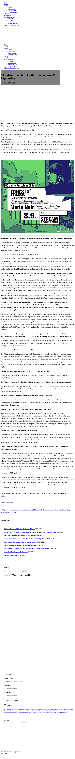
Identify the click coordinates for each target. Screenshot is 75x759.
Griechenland (30, 710)
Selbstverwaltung (64, 510)
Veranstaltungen (12, 22)
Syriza (55, 712)
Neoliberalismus (48, 510)
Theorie (6, 14)
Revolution (34, 712)
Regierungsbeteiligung (27, 712)
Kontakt (10, 18)
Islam (40, 710)
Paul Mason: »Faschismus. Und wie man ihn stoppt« (20, 542)
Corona (58, 709)
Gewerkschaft (12, 10)
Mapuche (65, 319)
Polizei (12, 712)
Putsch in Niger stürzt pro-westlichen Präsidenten (19, 535)
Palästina (9, 712)
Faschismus (70, 709)
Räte (56, 510)
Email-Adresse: (9, 678)
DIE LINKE (63, 709)
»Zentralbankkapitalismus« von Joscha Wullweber (20, 545)
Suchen (6, 720)
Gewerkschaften (23, 710)
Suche (6, 4)
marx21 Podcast (12, 23)
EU (66, 709)
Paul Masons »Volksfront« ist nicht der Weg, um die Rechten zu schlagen (26, 548)
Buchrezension (53, 709)
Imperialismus (36, 710)
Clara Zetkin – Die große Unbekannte (16, 552)
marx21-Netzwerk (9, 17)
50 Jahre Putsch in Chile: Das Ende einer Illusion (19, 529)
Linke (60, 710)
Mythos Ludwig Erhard (11, 555)
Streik (49, 712)
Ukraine (65, 712)
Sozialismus (5, 512)
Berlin (49, 709)
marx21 (63, 710)
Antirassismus (44, 709)
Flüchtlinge (12, 710)
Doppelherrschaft (26, 510)
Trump (58, 712)
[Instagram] (7, 748)
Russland (43, 712)
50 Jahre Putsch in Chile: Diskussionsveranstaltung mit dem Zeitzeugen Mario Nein (30, 532)
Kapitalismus (47, 710)
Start (5, 2)
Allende (13, 510)
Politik (6, 5)
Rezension (39, 712)
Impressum (17, 752)
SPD (47, 712)
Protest (15, 712)
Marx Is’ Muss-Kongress (11, 25)
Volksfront (13, 512)
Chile (18, 510)
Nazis (5, 712)
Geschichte (7, 15)
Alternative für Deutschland (12, 709)
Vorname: (7, 685)
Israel (43, 710)
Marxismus (67, 710)
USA (68, 712)
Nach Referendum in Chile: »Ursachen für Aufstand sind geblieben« (25, 539)
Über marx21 (12, 20)
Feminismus (6, 710)
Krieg (54, 710)
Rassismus (19, 712)
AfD (5, 709)
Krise (57, 710)
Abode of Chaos (8, 502)
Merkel (71, 710)
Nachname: (8, 692)
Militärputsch (37, 510)
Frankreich (17, 710)
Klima (51, 710)
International (11, 9)
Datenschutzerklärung (7, 752)
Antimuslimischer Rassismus (35, 709)
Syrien (52, 712)
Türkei (61, 712)
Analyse (20, 709)
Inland (10, 7)
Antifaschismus (12, 12)
